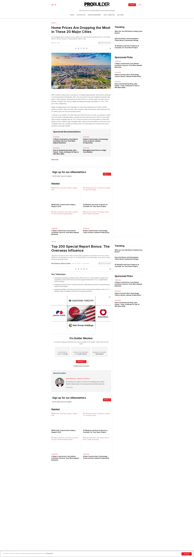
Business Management (94, 14)
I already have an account (81, 366)
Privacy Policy (49, 553)
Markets (53, 22)
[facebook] (75, 48)
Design (72, 14)
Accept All (186, 553)
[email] (86, 48)
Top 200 (53, 241)
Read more (54, 159)
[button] (52, 5)
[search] (55, 5)
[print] (110, 48)
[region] (97, 554)
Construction (81, 14)
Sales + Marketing (109, 14)
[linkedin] (78, 48)
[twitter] (81, 48)
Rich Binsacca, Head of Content (61, 263)
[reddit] (84, 48)
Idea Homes (120, 14)
